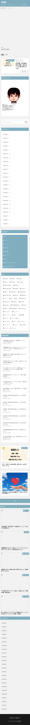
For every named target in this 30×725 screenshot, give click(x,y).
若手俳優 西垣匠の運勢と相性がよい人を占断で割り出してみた (14, 410)
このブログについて (11, 4)
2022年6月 (6, 169)
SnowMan (6, 305)
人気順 (6, 54)
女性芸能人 (6, 251)
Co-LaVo (23, 288)
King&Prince (23, 298)
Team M (24, 305)
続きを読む (24, 71)
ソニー (14, 321)
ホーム (18, 4)
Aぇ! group (21, 282)
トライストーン (7, 324)
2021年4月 (6, 192)
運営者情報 (23, 4)
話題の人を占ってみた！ (9, 266)
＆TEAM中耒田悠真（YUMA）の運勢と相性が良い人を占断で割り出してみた (15, 437)
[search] (26, 122)
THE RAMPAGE (14, 308)
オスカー (15, 315)
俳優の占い (12, 60)
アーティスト (7, 311)
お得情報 (22, 315)
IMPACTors (23, 295)
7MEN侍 (13, 278)
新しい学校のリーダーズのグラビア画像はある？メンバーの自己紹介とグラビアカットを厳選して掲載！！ (14, 368)
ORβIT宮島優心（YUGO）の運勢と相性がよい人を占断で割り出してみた (15, 389)
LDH (5, 236)
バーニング (13, 328)
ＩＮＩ (5, 298)
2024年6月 (6, 142)
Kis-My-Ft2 (6, 301)
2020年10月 (6, 208)
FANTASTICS (13, 291)
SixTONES (22, 301)
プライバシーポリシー (15, 718)
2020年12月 (6, 200)
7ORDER (20, 278)
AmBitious (13, 282)
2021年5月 (6, 188)
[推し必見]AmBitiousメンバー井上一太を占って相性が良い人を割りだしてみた (15, 382)
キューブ (6, 318)
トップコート (22, 321)
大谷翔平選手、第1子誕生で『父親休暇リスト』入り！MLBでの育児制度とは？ (14, 341)
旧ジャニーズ (7, 255)
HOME (3, 8)
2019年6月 (6, 223)
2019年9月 (6, 219)
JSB (16, 298)
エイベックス (10, 8)
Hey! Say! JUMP (7, 295)
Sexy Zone (14, 301)
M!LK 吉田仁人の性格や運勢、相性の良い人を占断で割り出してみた (14, 465)
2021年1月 (6, 196)
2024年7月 (6, 138)
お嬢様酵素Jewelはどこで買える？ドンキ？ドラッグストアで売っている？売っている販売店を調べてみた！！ (15, 348)
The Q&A (3, 2)
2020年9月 (6, 212)
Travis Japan (22, 308)
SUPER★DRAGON (15, 305)
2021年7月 (6, 181)
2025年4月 (6, 134)
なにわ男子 (23, 324)
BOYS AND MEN (7, 288)
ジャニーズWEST (14, 318)
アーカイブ (6, 240)
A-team (5, 282)
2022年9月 (6, 165)
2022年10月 (6, 161)
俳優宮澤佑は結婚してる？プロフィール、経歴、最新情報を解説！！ (14, 375)
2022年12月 (6, 157)
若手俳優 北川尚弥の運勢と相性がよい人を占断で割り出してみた (14, 416)
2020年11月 (6, 204)
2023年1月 (6, 153)
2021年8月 (6, 177)
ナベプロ (6, 328)
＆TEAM (6, 278)
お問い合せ (3, 4)
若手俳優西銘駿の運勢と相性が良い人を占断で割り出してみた (14, 430)
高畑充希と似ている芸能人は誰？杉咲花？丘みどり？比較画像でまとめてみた (14, 355)
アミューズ (15, 311)
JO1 (11, 298)
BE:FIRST (16, 285)
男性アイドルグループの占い (10, 262)
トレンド (6, 244)
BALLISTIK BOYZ (7, 285)
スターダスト (7, 321)
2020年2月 (6, 216)
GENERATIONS (22, 291)
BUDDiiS (16, 288)
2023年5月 (6, 149)
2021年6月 (6, 184)
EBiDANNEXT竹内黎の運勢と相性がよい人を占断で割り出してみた (14, 423)
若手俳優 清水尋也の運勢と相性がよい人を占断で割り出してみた (14, 403)
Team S (5, 308)
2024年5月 (6, 146)
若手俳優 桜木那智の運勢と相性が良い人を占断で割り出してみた (14, 396)
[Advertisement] (15, 29)
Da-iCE (5, 291)
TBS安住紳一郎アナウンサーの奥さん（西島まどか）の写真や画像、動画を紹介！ (15, 361)
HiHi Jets (16, 295)
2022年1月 (6, 173)
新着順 (2, 54)
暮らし (5, 259)
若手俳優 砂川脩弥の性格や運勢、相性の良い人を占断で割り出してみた (21, 66)
